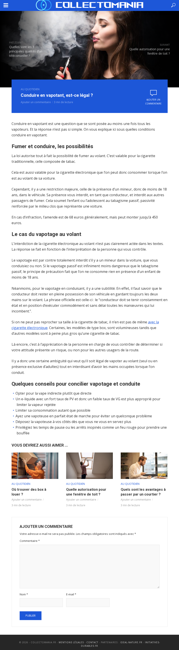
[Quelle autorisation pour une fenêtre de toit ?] (89, 465)
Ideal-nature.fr (131, 642)
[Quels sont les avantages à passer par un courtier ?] (144, 465)
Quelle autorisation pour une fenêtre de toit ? (86, 491)
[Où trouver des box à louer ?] (35, 465)
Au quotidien (30, 89)
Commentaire (30, 541)
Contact (92, 642)
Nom (24, 594)
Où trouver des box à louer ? (29, 491)
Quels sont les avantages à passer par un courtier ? (143, 491)
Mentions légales (71, 642)
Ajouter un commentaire (36, 102)
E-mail (71, 594)
